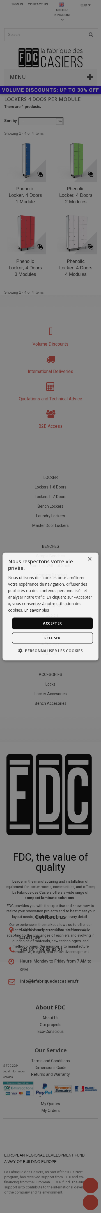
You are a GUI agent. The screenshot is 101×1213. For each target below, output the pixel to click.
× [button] (89, 559)
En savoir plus (36, 610)
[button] (50, 650)
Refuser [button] (52, 637)
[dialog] (50, 606)
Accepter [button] (52, 623)
